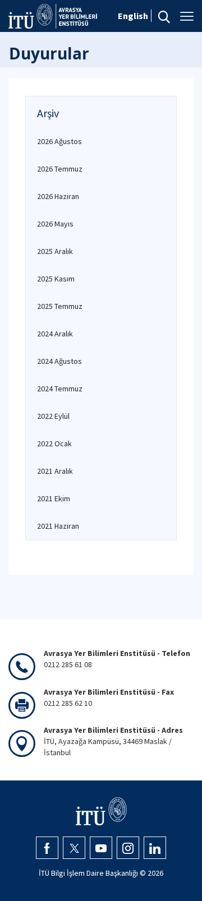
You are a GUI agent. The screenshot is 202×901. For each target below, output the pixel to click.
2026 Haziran (58, 196)
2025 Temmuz (59, 306)
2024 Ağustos (59, 361)
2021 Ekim (53, 498)
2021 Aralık (55, 471)
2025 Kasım (56, 279)
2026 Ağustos (59, 141)
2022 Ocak (54, 443)
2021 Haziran (58, 526)
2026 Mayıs (55, 224)
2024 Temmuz (59, 388)
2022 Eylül (53, 416)
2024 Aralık (55, 334)
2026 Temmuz (59, 169)
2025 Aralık (55, 251)
